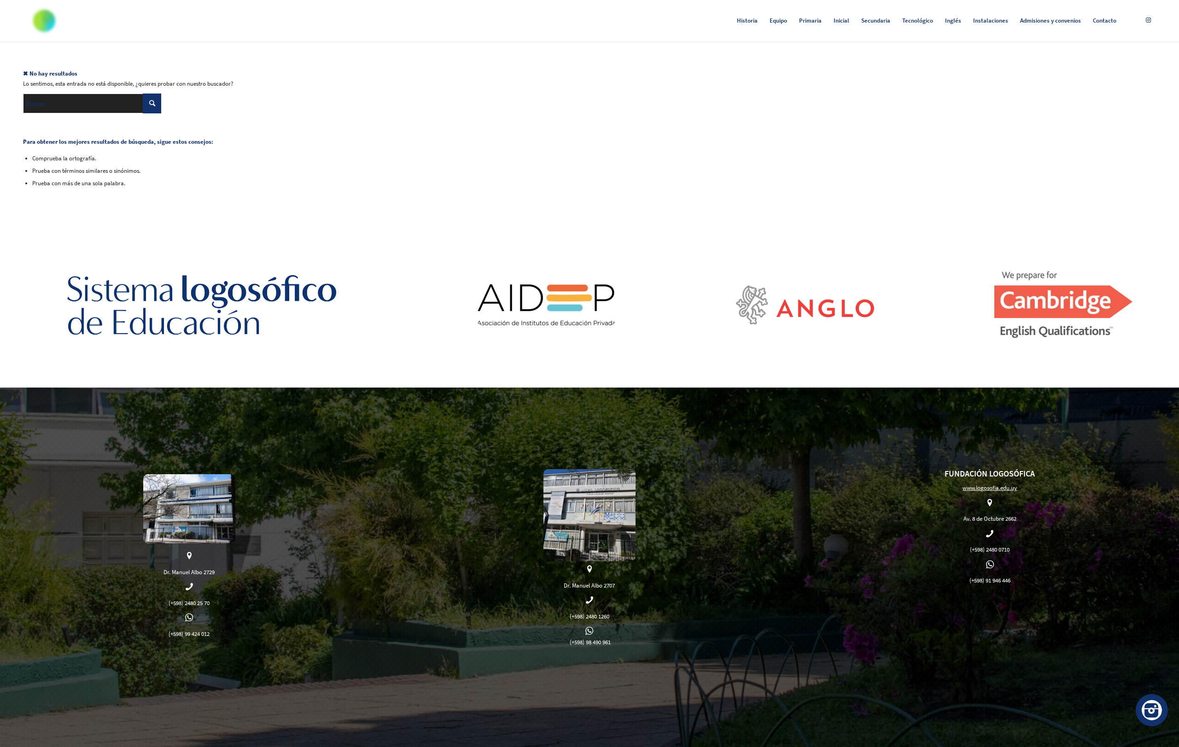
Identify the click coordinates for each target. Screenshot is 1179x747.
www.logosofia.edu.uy (990, 488)
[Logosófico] (44, 20)
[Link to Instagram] (1149, 20)
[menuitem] (747, 20)
